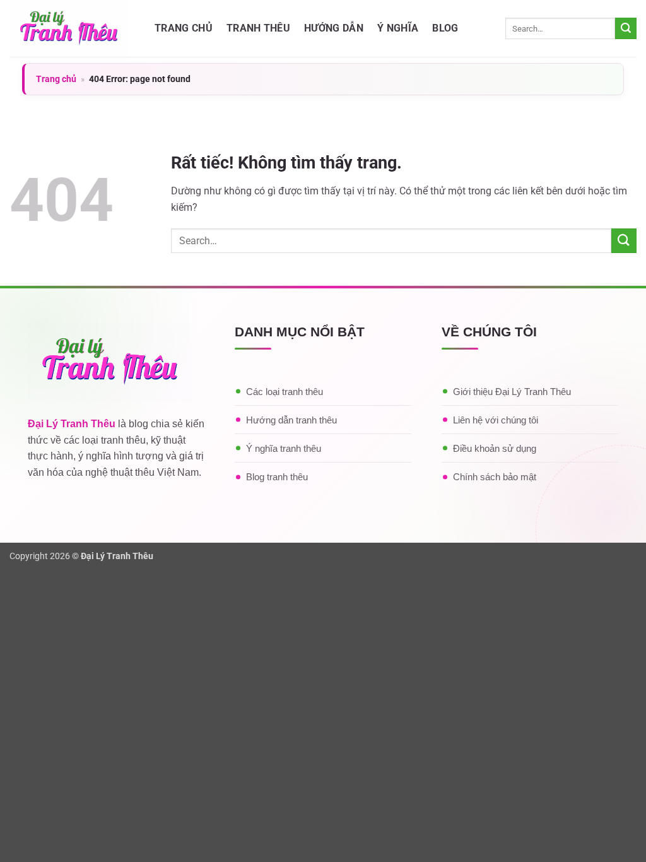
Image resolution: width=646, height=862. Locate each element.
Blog (445, 28)
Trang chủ (184, 28)
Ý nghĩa (397, 28)
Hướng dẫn (333, 28)
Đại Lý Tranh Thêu (71, 423)
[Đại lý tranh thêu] (72, 28)
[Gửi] (626, 28)
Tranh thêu (258, 28)
